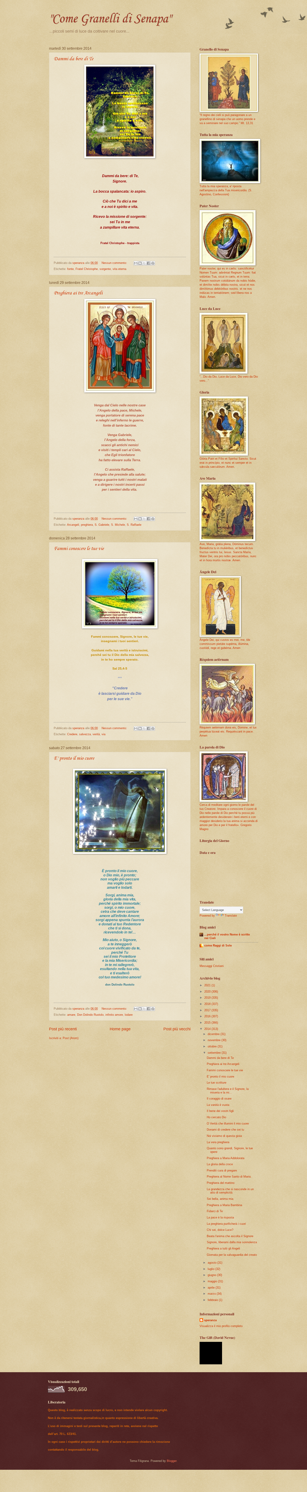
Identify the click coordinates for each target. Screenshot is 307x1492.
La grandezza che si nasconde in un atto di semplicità (230, 1190)
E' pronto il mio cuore (74, 758)
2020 (207, 991)
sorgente (105, 269)
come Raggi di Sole (218, 945)
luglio (211, 1269)
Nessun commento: (115, 263)
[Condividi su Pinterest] (153, 263)
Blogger (171, 1461)
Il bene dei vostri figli (220, 1111)
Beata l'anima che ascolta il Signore (230, 1236)
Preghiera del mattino (220, 1183)
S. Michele (118, 524)
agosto (212, 1262)
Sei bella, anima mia (220, 1198)
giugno (212, 1275)
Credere (72, 734)
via (103, 734)
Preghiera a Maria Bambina (224, 1205)
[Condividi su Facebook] (148, 263)
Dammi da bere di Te (73, 59)
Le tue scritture (216, 1082)
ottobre (213, 1046)
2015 (207, 1022)
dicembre (214, 1034)
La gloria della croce (220, 1164)
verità (96, 734)
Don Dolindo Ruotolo (90, 1014)
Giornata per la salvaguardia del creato (232, 1254)
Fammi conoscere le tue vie (79, 549)
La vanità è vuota (218, 1105)
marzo (212, 1293)
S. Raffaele (134, 524)
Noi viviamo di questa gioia (224, 1136)
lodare (129, 1014)
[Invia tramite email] (135, 263)
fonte (70, 269)
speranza (210, 1320)
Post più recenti (63, 1029)
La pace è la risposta (220, 1217)
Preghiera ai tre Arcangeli (78, 293)
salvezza (85, 734)
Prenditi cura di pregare (222, 1170)
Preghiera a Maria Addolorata (225, 1158)
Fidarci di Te (215, 1211)
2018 (207, 1004)
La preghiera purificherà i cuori (226, 1223)
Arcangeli (73, 524)
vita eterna (119, 269)
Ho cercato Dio (216, 1117)
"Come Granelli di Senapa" (110, 19)
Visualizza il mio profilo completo (221, 1326)
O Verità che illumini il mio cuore (228, 1123)
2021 (207, 985)
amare (71, 1014)
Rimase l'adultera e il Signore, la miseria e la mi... (228, 1090)
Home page (120, 1029)
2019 (207, 997)
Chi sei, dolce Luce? (220, 1229)
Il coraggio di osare (219, 1098)
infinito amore (114, 1014)
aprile (212, 1287)
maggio (213, 1281)
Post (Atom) (70, 1038)
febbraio (213, 1300)
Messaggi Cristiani (212, 966)
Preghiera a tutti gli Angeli (223, 1248)
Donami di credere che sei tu (225, 1129)
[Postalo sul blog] (140, 263)
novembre (214, 1040)
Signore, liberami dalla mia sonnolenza (232, 1242)
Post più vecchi (177, 1029)
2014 (207, 1029)
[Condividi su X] (144, 263)
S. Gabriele (102, 524)
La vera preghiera (218, 1142)
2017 (207, 1010)
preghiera (87, 524)
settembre (215, 1052)
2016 (207, 1016)
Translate (231, 915)
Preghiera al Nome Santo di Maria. (229, 1176)
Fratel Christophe (87, 269)
